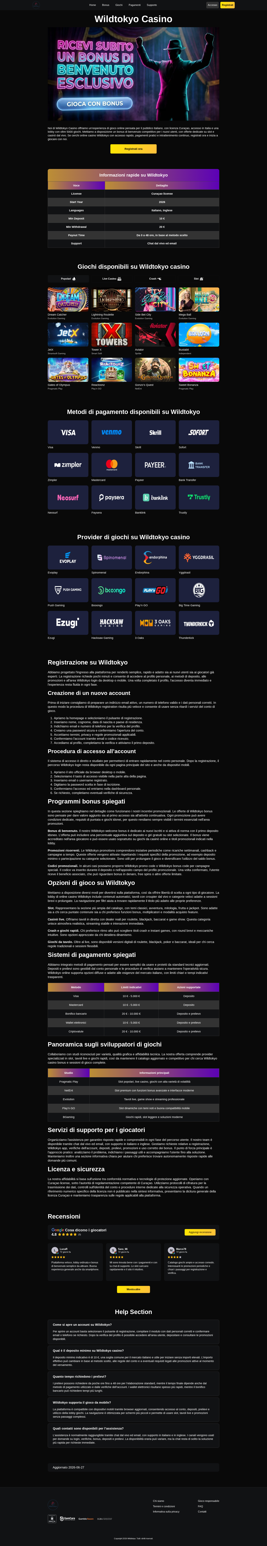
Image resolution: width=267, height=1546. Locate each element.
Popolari (66, 278)
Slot (196, 278)
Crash (152, 278)
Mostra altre (133, 1289)
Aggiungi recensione (200, 1232)
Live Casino (109, 278)
